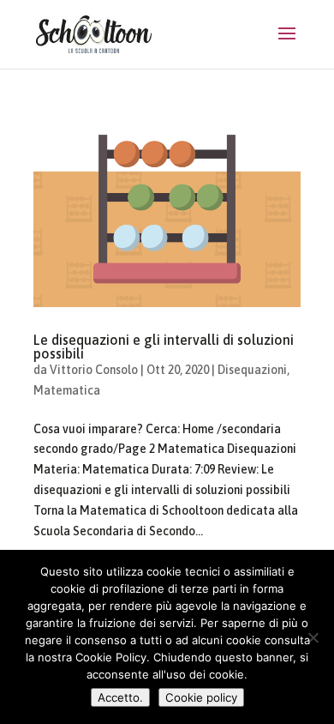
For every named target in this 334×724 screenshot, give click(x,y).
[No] (312, 637)
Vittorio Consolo (94, 370)
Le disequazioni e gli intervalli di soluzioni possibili (163, 346)
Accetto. (120, 697)
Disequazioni (252, 370)
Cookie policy (201, 697)
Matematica (66, 390)
